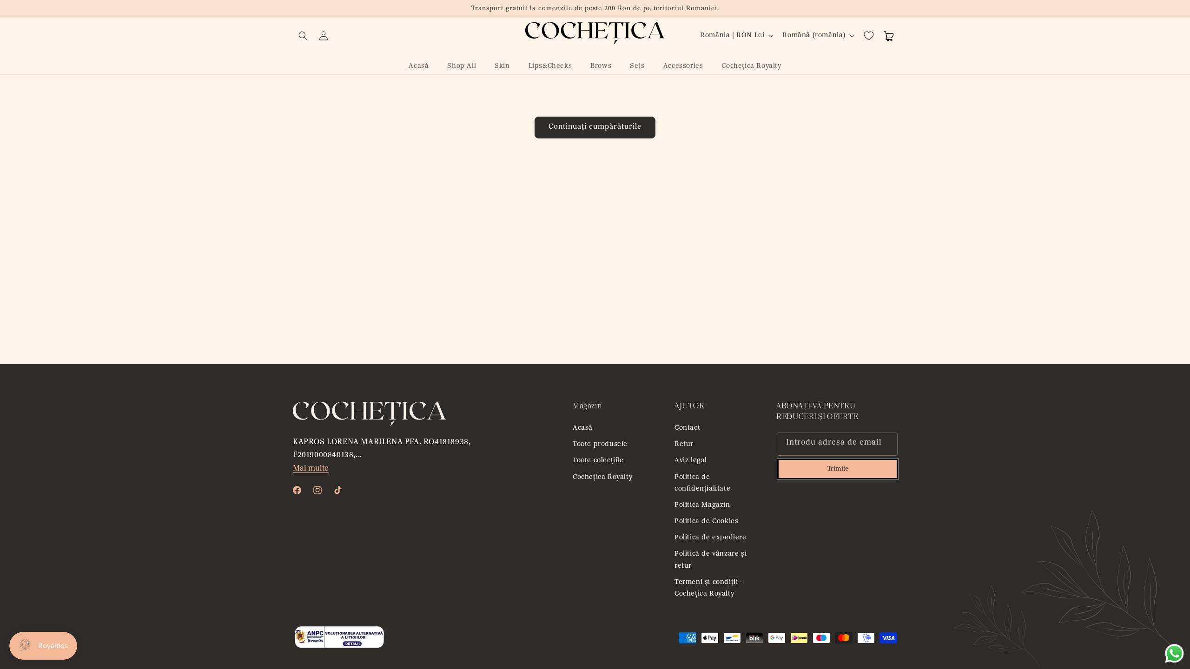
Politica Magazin (702, 505)
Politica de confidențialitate (702, 483)
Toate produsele (600, 444)
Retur (684, 444)
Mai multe (311, 468)
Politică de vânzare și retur (710, 560)
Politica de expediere (710, 537)
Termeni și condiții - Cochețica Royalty (708, 588)
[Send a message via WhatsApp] (1174, 653)
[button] (303, 36)
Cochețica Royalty (602, 477)
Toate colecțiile (598, 460)
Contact (687, 428)
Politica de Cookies (706, 521)
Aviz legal (690, 460)
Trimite (837, 469)
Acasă (583, 428)
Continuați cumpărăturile (595, 127)
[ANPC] (339, 647)
